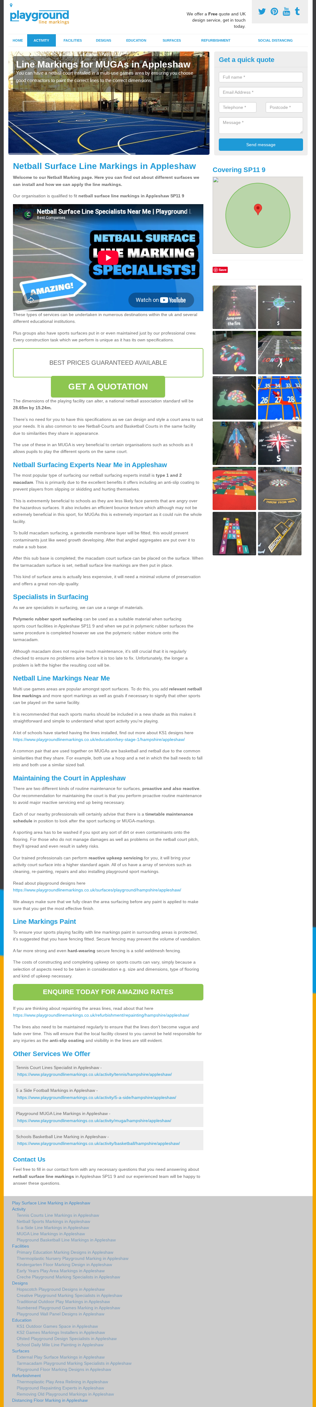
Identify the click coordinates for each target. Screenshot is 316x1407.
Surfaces (172, 40)
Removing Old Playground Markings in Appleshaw (65, 1394)
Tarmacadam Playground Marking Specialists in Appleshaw (74, 1363)
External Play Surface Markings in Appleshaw (61, 1357)
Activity (41, 40)
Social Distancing (275, 40)
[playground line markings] (43, 16)
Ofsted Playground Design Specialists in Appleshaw (67, 1338)
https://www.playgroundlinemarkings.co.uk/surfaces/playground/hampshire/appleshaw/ (97, 889)
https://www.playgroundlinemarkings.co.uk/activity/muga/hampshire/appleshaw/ (94, 1120)
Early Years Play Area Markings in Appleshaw (61, 1270)
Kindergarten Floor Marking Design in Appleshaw (64, 1264)
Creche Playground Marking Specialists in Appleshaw (68, 1276)
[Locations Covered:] (11, 5)
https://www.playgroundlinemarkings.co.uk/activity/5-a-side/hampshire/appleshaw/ (96, 1097)
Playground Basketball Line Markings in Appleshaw (66, 1239)
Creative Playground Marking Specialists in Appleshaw (69, 1295)
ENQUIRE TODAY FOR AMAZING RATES (108, 992)
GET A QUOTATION (108, 386)
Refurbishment (216, 40)
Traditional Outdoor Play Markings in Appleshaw (63, 1301)
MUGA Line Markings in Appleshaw (51, 1233)
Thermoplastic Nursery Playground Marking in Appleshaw (72, 1258)
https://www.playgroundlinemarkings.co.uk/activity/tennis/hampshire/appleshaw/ (94, 1074)
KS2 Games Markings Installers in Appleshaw (61, 1332)
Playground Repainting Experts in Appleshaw (60, 1387)
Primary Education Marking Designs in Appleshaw (65, 1252)
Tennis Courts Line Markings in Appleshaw (58, 1215)
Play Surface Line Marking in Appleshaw (51, 1202)
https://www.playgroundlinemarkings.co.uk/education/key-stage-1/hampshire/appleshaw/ (99, 739)
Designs (103, 40)
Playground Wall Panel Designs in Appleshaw (60, 1313)
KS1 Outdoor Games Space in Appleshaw (57, 1326)
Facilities (73, 40)
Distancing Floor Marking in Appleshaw (50, 1400)
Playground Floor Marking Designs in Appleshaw (64, 1369)
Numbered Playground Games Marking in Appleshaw (68, 1307)
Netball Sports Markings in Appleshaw (53, 1221)
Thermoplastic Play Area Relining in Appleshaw (62, 1381)
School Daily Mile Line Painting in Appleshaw (60, 1344)
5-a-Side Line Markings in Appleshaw (53, 1227)
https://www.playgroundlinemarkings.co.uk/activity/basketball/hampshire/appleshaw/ (98, 1143)
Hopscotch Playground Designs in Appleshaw (61, 1289)
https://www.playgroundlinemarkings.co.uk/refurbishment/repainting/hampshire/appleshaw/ (101, 1015)
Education (136, 40)
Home (18, 40)
